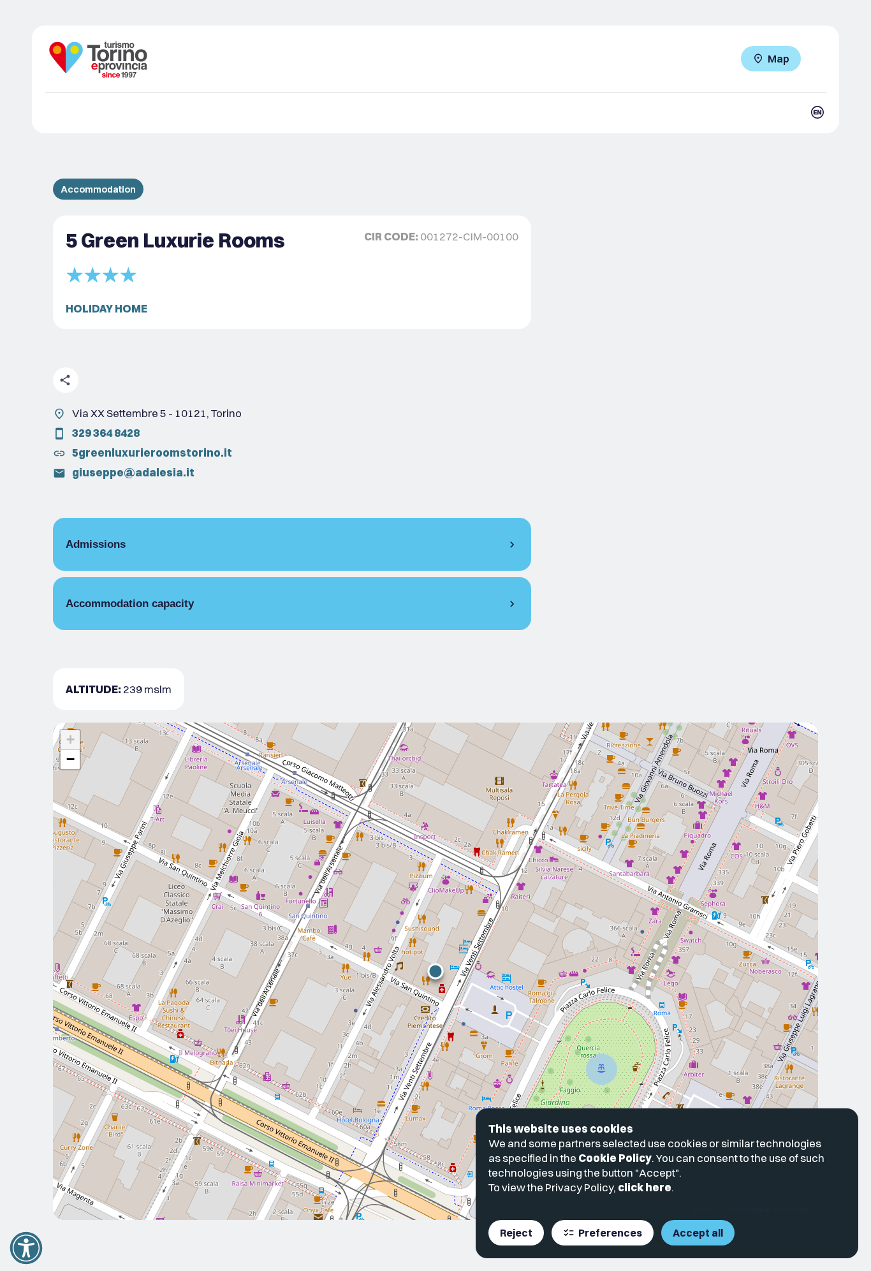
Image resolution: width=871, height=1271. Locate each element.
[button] (435, 971)
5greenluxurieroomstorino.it (152, 452)
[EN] (817, 112)
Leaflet (702, 1209)
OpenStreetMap (748, 1209)
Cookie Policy (615, 1157)
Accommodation (98, 189)
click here (644, 1187)
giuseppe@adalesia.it (133, 472)
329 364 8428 (106, 432)
